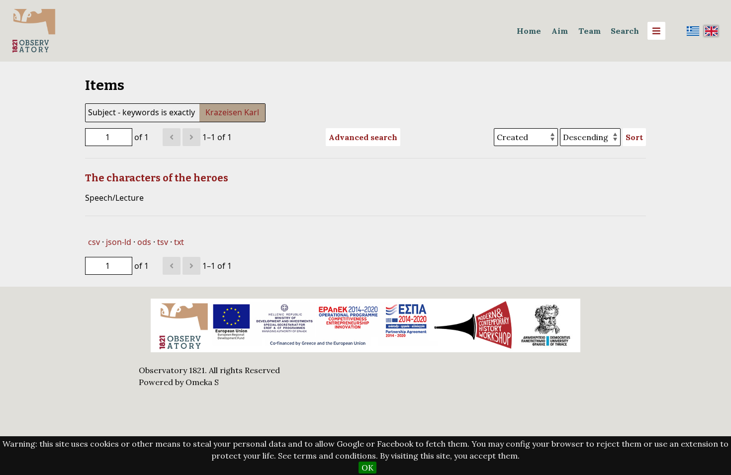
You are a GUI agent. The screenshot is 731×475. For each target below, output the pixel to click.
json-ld (118, 242)
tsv (162, 242)
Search (625, 31)
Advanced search (363, 137)
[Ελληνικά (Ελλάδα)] (693, 31)
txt (179, 242)
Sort (634, 137)
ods (144, 242)
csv (94, 242)
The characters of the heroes (156, 178)
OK (367, 468)
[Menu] (656, 31)
